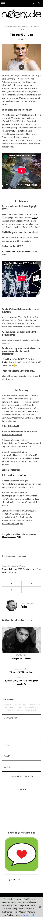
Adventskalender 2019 (11, 536)
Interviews (8, 26)
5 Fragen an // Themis (21, 658)
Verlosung (11, 572)
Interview (36, 569)
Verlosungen (23, 26)
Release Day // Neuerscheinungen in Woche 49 (21, 680)
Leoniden (20, 251)
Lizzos (21, 220)
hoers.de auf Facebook (12, 434)
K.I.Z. (34, 217)
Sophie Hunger (8, 251)
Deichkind (29, 251)
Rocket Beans (8, 362)
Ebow (9, 359)
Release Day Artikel (17, 114)
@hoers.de (14, 879)
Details (26, 915)
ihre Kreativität (16, 130)
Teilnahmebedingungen (12, 523)
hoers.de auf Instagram (21, 475)
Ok (33, 915)
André (23, 39)
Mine (4, 572)
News (14, 26)
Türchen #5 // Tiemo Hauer (21, 670)
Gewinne (27, 569)
